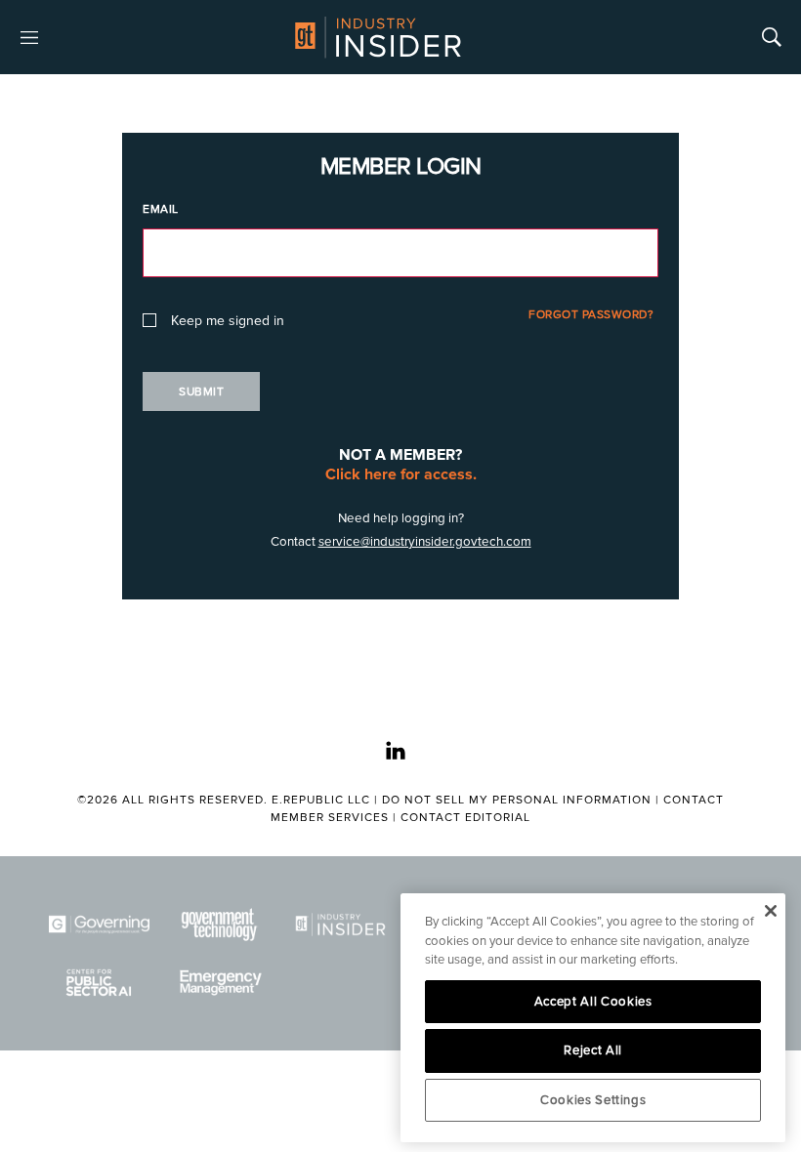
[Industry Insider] (340, 924)
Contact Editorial (465, 817)
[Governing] (99, 924)
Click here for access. (401, 474)
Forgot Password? (590, 315)
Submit (201, 392)
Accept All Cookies (593, 1001)
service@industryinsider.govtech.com (424, 542)
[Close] (770, 911)
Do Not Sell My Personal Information (517, 800)
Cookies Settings (593, 1100)
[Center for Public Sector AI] (99, 983)
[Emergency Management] (219, 983)
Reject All (593, 1050)
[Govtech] (219, 924)
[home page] (378, 37)
